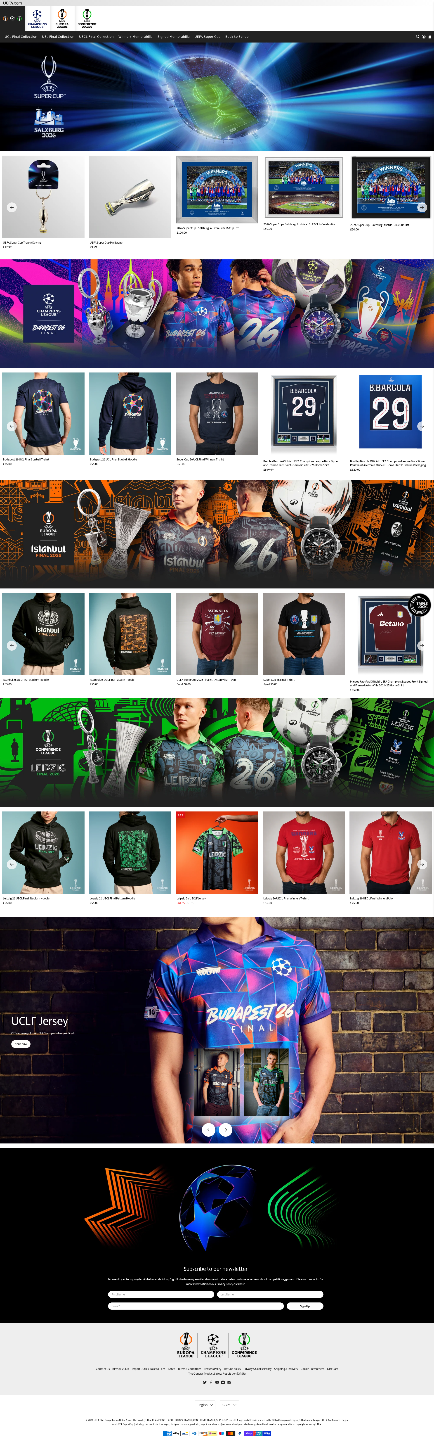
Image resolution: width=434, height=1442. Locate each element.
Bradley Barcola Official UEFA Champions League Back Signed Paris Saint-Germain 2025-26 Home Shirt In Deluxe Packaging (388, 463)
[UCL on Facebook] (211, 1383)
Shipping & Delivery (286, 1369)
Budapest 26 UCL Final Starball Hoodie (113, 459)
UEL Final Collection (58, 36)
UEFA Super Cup (208, 36)
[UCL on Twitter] (205, 1383)
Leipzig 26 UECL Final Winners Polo (371, 898)
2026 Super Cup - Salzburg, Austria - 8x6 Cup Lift (379, 225)
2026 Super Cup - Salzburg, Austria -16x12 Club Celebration (299, 224)
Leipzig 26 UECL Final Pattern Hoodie (112, 898)
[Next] (422, 207)
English (203, 1405)
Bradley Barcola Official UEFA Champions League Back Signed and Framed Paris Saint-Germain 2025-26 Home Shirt (301, 463)
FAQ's (171, 1369)
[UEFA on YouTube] (217, 1383)
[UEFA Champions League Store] (37, 18)
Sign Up (305, 1306)
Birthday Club (120, 1369)
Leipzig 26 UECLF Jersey (191, 898)
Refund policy (232, 1369)
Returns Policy (212, 1369)
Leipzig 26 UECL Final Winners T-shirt (286, 898)
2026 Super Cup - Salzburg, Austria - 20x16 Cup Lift (208, 228)
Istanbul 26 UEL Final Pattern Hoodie (112, 679)
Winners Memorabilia (135, 36)
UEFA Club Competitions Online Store (113, 1420)
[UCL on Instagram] (223, 1383)
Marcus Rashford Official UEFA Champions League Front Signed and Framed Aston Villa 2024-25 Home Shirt (388, 683)
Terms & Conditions (189, 1369)
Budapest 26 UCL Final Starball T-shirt (26, 459)
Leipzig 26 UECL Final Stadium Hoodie (26, 898)
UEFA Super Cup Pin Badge (106, 242)
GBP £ (226, 1405)
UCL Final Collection (21, 36)
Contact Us (103, 1369)
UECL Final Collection (96, 36)
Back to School (237, 36)
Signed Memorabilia (174, 36)
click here (239, 1284)
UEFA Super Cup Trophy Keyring (22, 242)
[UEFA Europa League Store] (62, 18)
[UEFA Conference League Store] (87, 18)
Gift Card (332, 1369)
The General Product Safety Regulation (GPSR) (217, 1373)
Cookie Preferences (312, 1369)
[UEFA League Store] (12, 18)
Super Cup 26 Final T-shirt (279, 679)
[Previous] (12, 207)
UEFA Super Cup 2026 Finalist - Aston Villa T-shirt (206, 679)
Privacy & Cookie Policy (257, 1369)
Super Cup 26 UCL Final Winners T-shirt (200, 459)
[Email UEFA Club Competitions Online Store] (229, 1383)
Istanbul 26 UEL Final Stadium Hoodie (26, 679)
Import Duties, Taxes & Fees (148, 1369)
